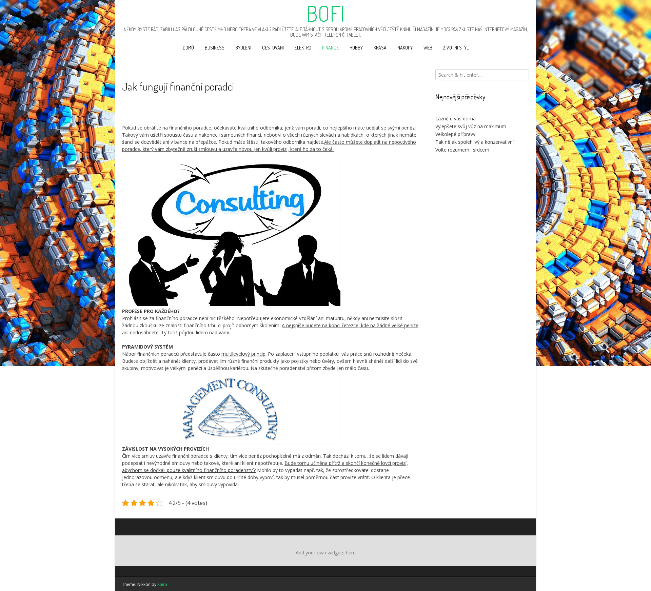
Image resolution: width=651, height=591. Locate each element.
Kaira (162, 584)
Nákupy (405, 48)
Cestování (273, 48)
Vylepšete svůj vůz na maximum (470, 126)
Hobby (356, 48)
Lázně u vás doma (455, 118)
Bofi (325, 13)
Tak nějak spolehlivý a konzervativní (474, 142)
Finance (330, 48)
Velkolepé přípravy (455, 134)
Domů (188, 48)
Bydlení (243, 48)
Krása (380, 48)
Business (214, 48)
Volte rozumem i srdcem (462, 149)
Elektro (303, 48)
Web (427, 48)
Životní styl (456, 48)
